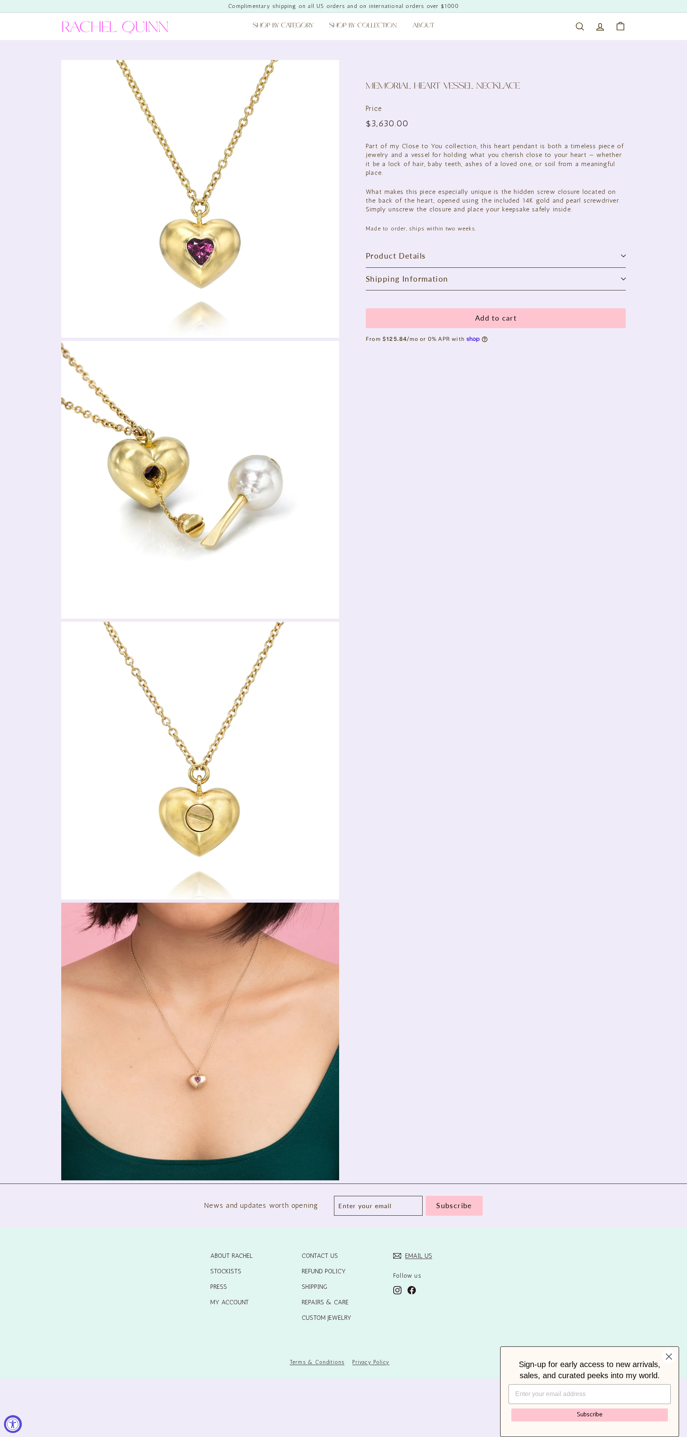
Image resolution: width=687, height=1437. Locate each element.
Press (218, 1286)
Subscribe (589, 1414)
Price (374, 108)
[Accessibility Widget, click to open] (13, 1424)
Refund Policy (324, 1271)
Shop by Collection (363, 26)
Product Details (395, 255)
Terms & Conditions (317, 1362)
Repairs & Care (325, 1302)
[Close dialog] (669, 1357)
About (423, 26)
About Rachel (231, 1255)
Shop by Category (283, 26)
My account (229, 1302)
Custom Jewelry (326, 1317)
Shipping (314, 1286)
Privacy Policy (370, 1362)
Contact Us (320, 1255)
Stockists (225, 1271)
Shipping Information (407, 278)
